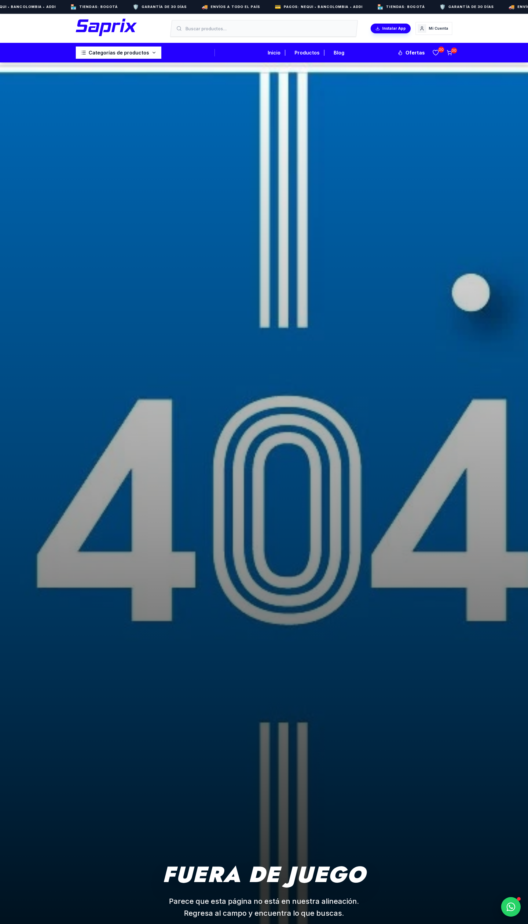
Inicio (274, 53)
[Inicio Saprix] (106, 27)
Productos (307, 53)
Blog (339, 53)
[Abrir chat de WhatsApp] (511, 907)
